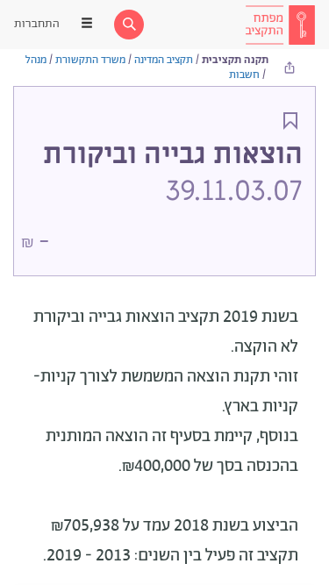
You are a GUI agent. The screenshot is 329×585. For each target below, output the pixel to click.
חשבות (244, 75)
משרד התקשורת (90, 60)
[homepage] (280, 24)
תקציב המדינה (163, 60)
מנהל (35, 60)
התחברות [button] (37, 24)
